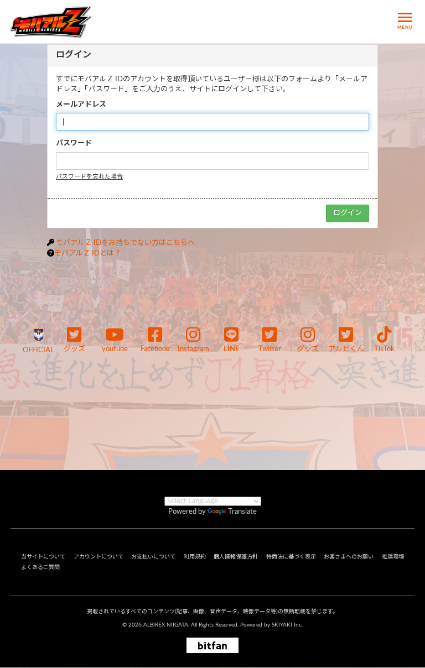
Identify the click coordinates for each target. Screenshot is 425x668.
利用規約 (195, 557)
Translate (242, 511)
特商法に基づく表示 (291, 557)
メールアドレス (81, 104)
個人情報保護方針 (236, 557)
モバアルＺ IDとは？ (87, 253)
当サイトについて (43, 557)
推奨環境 (393, 557)
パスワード (74, 143)
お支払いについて (153, 557)
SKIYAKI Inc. (287, 625)
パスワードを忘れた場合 (89, 177)
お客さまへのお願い (349, 557)
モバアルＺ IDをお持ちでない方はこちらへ (125, 243)
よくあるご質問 (40, 567)
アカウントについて (98, 557)
